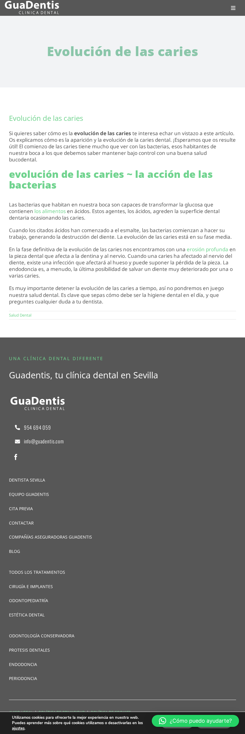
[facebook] (16, 457)
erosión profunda (207, 249)
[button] (195, 721)
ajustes (18, 728)
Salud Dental (20, 315)
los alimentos (50, 211)
